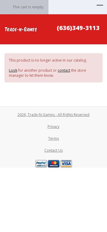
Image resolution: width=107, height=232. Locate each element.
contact (64, 70)
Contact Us (53, 150)
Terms (53, 138)
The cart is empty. (28, 7)
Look (13, 70)
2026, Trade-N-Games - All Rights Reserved (53, 114)
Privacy (53, 126)
